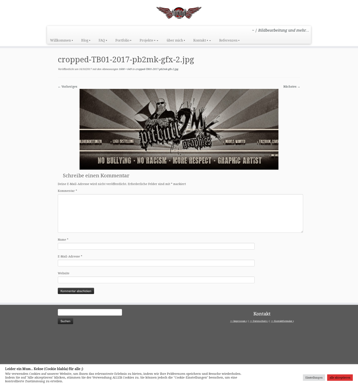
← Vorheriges (67, 86)
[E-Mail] (103, 30)
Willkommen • (61, 40)
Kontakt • (201, 40)
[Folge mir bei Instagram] (64, 30)
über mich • (176, 40)
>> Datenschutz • (259, 321)
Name (63, 239)
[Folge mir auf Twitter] (75, 30)
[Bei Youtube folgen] (92, 30)
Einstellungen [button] (314, 377)
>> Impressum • (238, 321)
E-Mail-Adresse (70, 256)
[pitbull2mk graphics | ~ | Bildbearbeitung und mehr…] (179, 12)
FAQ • (103, 40)
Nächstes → (291, 86)
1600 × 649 (125, 69)
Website (63, 273)
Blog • (85, 40)
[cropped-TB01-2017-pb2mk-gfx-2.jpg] (179, 129)
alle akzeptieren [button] (340, 377)
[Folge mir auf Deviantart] (97, 30)
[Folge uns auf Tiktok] (81, 30)
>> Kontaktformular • (282, 321)
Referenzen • (229, 40)
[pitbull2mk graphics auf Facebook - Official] (70, 30)
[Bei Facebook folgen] (58, 30)
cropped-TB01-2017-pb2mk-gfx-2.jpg (156, 69)
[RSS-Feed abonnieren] (53, 30)
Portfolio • (123, 40)
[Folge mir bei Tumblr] (86, 30)
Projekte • (148, 40)
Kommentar (67, 190)
